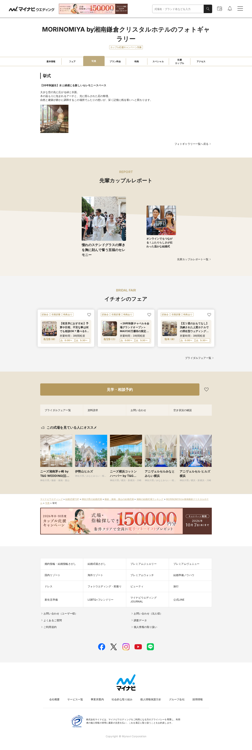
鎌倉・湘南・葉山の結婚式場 (119, 499)
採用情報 (197, 699)
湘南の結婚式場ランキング (150, 499)
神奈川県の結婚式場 (92, 499)
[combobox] (178, 9)
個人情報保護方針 (150, 699)
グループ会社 (177, 699)
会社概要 (54, 699)
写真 (47, 503)
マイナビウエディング (51, 499)
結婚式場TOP (72, 499)
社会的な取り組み (122, 699)
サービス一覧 (75, 699)
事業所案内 (97, 699)
